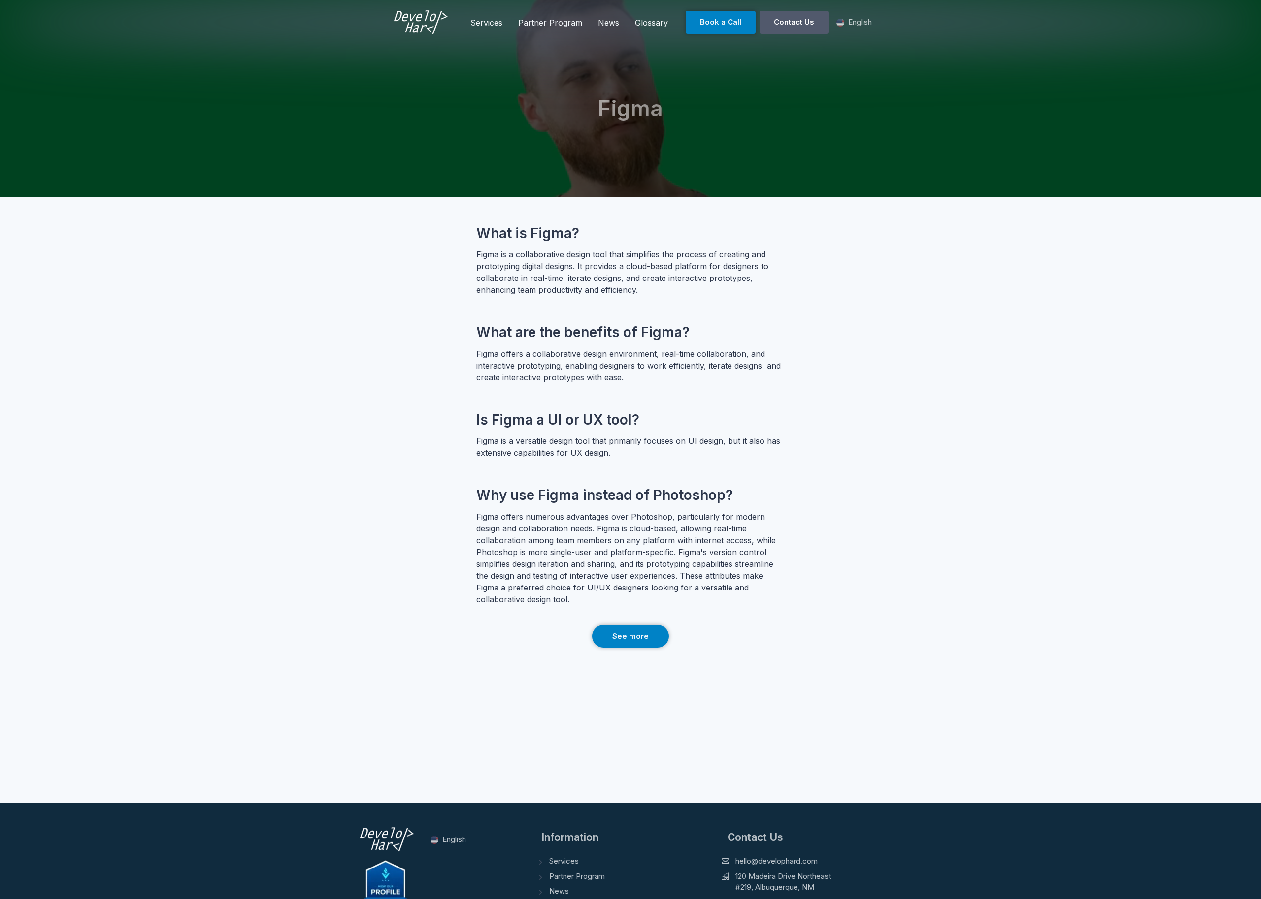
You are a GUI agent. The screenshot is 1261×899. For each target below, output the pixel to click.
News (559, 891)
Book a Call (720, 22)
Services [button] (486, 23)
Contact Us (794, 22)
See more (630, 636)
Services (564, 861)
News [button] (608, 23)
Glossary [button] (651, 23)
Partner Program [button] (550, 23)
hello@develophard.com (776, 861)
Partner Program (577, 876)
